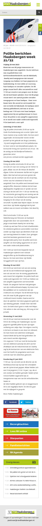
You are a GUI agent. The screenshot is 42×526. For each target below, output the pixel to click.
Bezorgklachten (19, 424)
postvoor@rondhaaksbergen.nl (21, 520)
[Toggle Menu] (38, 5)
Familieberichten (20, 445)
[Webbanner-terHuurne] (21, 413)
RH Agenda (16, 452)
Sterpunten (16, 438)
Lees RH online (18, 431)
